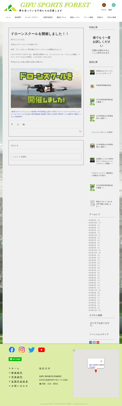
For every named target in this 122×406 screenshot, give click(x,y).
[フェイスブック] (12, 350)
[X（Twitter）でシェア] (18, 124)
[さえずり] (32, 350)
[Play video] (46, 88)
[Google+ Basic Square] (98, 342)
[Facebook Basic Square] (90, 342)
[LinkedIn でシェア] (24, 124)
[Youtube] (41, 350)
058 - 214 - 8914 (50, 384)
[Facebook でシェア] (12, 124)
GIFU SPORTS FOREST (50, 376)
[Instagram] (22, 350)
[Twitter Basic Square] (94, 342)
